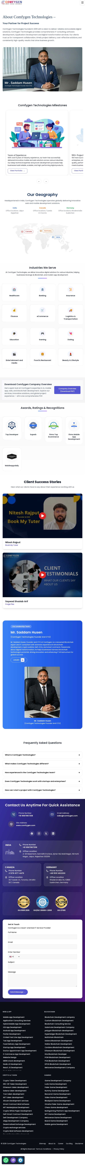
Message (12, 972)
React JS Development (12, 1067)
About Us (51, 1143)
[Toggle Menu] (82, 2)
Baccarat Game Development (58, 1094)
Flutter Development (12, 1034)
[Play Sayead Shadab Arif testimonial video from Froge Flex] (42, 575)
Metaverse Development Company (60, 1067)
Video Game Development (56, 1097)
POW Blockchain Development (57, 1057)
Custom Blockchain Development (59, 1020)
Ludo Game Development (56, 1084)
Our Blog (69, 1143)
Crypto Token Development (15, 1080)
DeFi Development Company (15, 1117)
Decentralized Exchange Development (19, 1124)
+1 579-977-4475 (16, 873)
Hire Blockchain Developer (56, 1054)
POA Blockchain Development (57, 1061)
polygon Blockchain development (59, 1030)
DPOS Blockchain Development (58, 1064)
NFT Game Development (55, 1114)
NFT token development (13, 1097)
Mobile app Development (13, 1017)
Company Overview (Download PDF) (67, 390)
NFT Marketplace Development (16, 1107)
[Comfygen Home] (11, 2)
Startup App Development (14, 1047)
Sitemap (42, 1143)
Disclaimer (79, 1143)
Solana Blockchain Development (58, 1041)
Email (10, 942)
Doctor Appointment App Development (20, 1051)
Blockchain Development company (60, 1017)
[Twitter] (46, 833)
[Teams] (13, 1160)
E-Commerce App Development (16, 1054)
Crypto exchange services (14, 1127)
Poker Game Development (56, 1087)
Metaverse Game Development (58, 1117)
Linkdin (16, 660)
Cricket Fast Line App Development (18, 1037)
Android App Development (14, 1030)
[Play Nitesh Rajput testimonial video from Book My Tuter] (42, 516)
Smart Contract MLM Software (16, 1104)
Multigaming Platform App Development (62, 1111)
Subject (11, 962)
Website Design (9, 1057)
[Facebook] (32, 833)
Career (60, 1143)
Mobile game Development (56, 1124)
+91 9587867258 (30, 847)
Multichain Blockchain (54, 1037)
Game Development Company (58, 1080)
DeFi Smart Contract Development (18, 1114)
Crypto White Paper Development (17, 1111)
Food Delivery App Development (16, 1044)
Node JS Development (12, 1064)
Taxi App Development (12, 1041)
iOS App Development (12, 1027)
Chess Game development (56, 1107)
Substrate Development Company (59, 1027)
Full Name (12, 932)
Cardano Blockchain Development (59, 1047)
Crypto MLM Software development (18, 1131)
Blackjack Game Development (58, 1101)
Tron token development (13, 1094)
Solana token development (14, 1091)
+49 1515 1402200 (57, 873)
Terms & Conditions (43, 1149)
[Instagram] (39, 833)
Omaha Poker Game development (59, 1104)
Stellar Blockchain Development (58, 1044)
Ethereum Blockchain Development (60, 1051)
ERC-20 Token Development (15, 1084)
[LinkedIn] (53, 833)
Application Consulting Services (17, 1020)
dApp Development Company (16, 1121)
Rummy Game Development (57, 1091)
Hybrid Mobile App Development (16, 1024)
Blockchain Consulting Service (58, 1024)
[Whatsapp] (6, 1160)
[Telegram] (20, 1160)
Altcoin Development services (16, 1101)
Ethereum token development (16, 1087)
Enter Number (14, 952)
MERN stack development (14, 1061)
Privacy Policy (59, 1149)
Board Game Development (56, 1121)
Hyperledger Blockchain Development (61, 1034)
